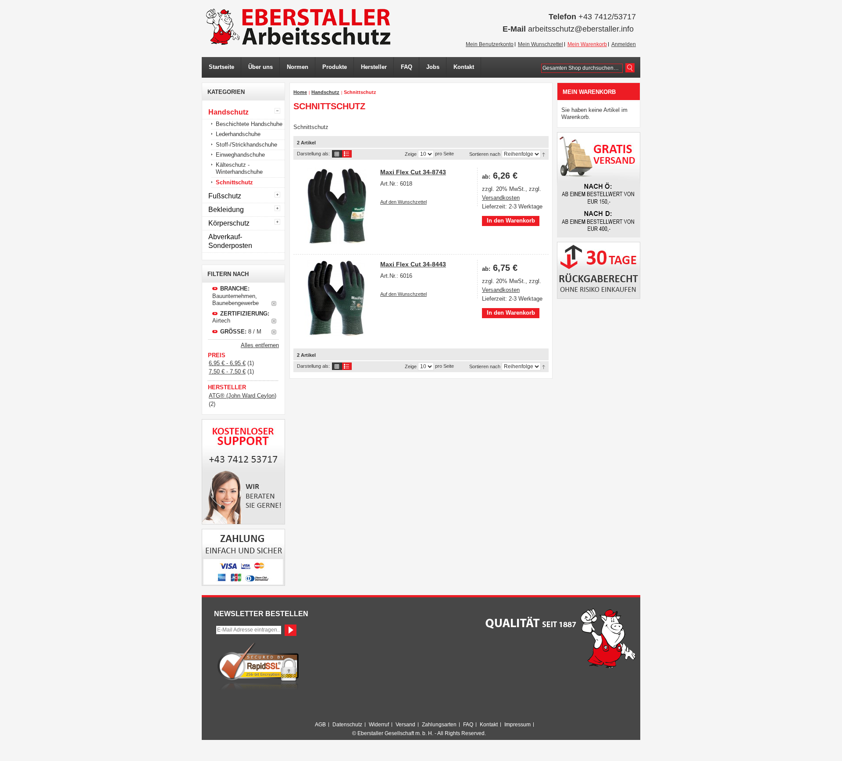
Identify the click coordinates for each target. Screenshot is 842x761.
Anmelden (623, 44)
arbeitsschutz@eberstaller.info (581, 29)
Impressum (517, 725)
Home (300, 92)
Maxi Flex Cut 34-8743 (413, 172)
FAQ (468, 725)
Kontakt (489, 725)
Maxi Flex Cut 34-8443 (413, 264)
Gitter (337, 154)
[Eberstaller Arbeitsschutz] (298, 27)
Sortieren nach (484, 154)
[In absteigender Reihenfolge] (543, 154)
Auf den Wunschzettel (403, 202)
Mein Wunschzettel (540, 44)
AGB (320, 725)
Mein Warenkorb (587, 44)
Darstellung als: (313, 153)
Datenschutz (347, 725)
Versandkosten (501, 197)
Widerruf (379, 725)
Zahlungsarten (439, 725)
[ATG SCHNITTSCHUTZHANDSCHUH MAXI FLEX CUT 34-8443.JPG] (336, 298)
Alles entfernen (260, 345)
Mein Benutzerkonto (490, 44)
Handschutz (325, 92)
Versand (405, 725)
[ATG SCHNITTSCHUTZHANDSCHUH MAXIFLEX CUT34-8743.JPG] (336, 206)
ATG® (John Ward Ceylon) (242, 395)
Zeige (411, 154)
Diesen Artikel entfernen (273, 303)
